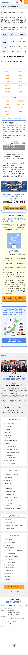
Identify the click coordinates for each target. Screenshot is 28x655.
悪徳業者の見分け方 (8, 438)
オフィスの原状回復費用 (9, 553)
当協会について (7, 483)
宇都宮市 (7, 71)
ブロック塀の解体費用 (9, 565)
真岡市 (20, 81)
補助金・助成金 (7, 435)
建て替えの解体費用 (8, 545)
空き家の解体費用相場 (9, 567)
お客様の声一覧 (7, 519)
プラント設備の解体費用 (9, 562)
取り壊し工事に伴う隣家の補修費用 (12, 452)
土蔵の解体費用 (7, 579)
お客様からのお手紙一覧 (9, 522)
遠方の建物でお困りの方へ (10, 455)
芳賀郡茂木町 (20, 104)
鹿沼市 (7, 78)
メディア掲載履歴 (8, 503)
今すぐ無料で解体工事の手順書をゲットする (14, 298)
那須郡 (7, 114)
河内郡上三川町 (20, 101)
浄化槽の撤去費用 (8, 573)
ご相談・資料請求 (8, 477)
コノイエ (11, 626)
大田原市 (7, 85)
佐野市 (20, 75)
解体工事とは (7, 432)
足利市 (20, 71)
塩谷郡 (20, 111)
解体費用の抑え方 (8, 443)
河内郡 (7, 101)
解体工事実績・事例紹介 (9, 423)
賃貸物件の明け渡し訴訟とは (10, 457)
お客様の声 (6, 486)
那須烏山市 (7, 92)
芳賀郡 (7, 104)
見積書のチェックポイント (10, 446)
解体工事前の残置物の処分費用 (11, 449)
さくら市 (20, 88)
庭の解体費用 (7, 576)
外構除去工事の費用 (8, 559)
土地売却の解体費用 (8, 539)
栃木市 (7, 75)
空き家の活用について (9, 460)
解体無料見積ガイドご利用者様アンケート (13, 525)
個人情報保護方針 (8, 488)
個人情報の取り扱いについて (10, 491)
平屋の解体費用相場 (8, 570)
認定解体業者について (9, 480)
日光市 (20, 78)
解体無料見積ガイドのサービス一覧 (12, 506)
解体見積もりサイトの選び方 (10, 440)
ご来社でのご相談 (8, 500)
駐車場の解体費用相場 (9, 547)
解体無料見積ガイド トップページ (11, 474)
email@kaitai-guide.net (13, 623)
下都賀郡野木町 (7, 111)
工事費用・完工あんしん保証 (10, 497)
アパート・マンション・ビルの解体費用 (13, 550)
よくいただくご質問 (14, 591)
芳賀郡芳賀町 (7, 107)
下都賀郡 (20, 107)
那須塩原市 (7, 88)
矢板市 (20, 85)
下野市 (20, 92)
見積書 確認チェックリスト (10, 494)
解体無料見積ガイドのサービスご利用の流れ (14, 508)
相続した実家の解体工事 (9, 542)
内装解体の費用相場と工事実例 (11, 556)
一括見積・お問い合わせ (14, 586)
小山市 (7, 81)
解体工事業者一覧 (8, 426)
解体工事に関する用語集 (9, 463)
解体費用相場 (7, 429)
